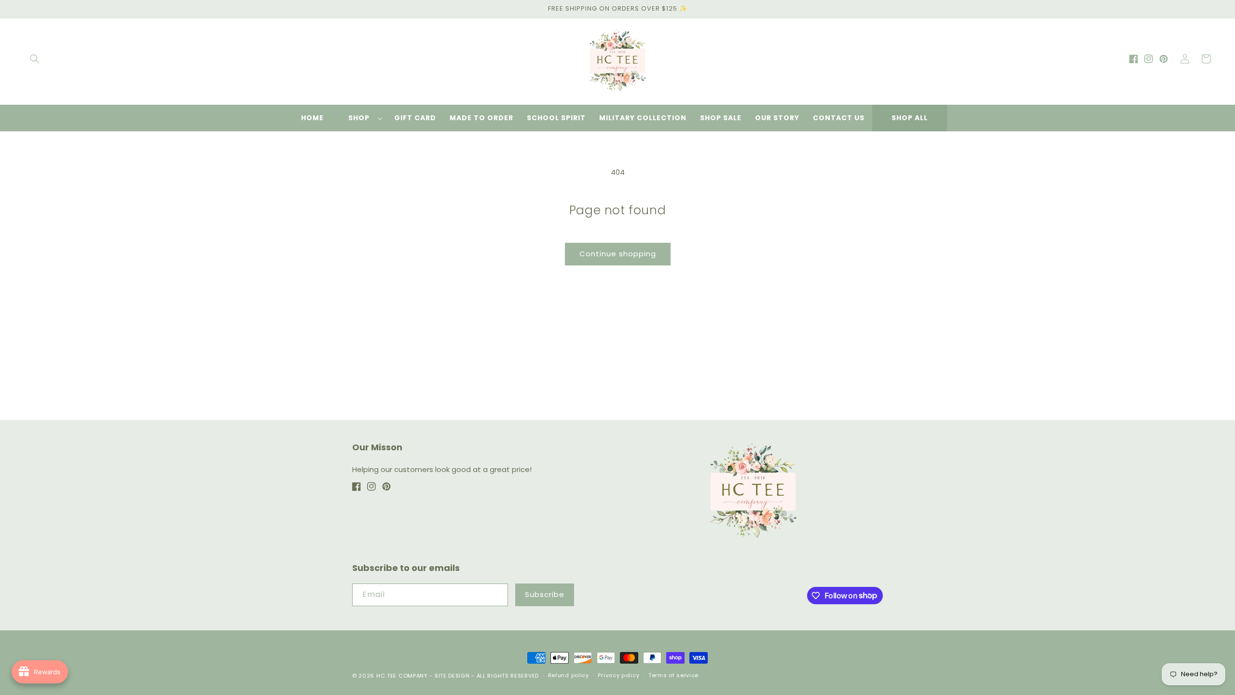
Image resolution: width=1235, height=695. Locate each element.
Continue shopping (617, 254)
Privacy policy (618, 675)
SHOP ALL (910, 118)
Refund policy (568, 675)
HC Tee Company (402, 676)
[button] (34, 59)
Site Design (452, 676)
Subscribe (544, 594)
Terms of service (673, 675)
